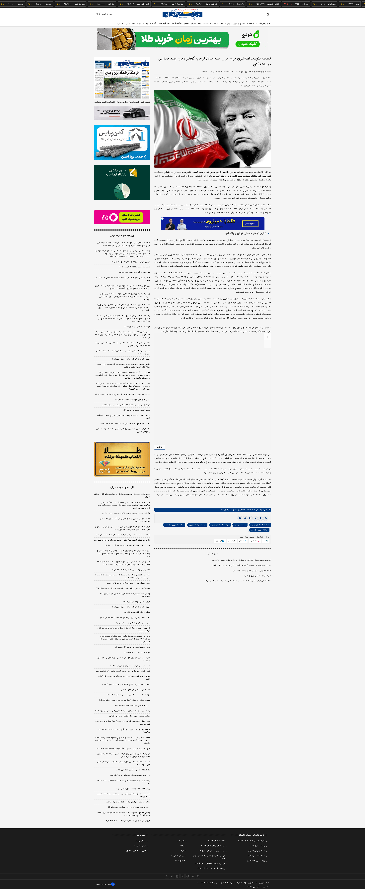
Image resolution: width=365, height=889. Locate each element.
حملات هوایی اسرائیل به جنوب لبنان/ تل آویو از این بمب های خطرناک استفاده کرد (125, 520)
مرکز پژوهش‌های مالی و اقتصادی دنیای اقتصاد (209, 857)
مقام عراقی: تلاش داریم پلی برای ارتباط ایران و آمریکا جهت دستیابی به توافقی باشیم (123, 430)
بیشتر (120, 23)
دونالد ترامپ (240, 524)
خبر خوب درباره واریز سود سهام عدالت (134, 272)
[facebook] (260, 518)
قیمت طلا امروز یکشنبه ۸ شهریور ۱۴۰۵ (134, 267)
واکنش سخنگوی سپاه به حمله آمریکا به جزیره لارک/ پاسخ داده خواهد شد (125, 595)
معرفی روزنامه (140, 840)
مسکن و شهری (239, 23)
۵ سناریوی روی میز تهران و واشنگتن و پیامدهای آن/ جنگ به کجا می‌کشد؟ (124, 731)
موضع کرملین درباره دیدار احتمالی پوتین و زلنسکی (129, 716)
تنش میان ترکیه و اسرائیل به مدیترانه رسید (133, 622)
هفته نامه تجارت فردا (256, 855)
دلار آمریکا (214, 4)
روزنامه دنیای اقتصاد (257, 845)
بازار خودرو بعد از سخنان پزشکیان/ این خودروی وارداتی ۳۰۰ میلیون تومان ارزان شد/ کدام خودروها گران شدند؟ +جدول (122, 287)
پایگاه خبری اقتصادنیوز (256, 860)
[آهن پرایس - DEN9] (122, 142)
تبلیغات (182, 845)
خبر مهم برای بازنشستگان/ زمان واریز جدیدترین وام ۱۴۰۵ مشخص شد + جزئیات (123, 795)
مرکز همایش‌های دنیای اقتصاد (213, 845)
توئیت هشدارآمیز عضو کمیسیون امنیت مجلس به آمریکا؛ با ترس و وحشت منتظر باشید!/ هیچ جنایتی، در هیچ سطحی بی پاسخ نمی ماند (123, 553)
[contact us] (172, 876)
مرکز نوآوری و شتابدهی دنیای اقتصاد (210, 850)
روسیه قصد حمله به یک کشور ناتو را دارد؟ (133, 788)
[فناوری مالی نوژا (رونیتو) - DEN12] (122, 459)
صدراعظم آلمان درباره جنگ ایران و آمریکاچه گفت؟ (130, 665)
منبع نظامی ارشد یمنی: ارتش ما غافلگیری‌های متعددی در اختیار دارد (123, 748)
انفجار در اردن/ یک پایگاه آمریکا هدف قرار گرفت (131, 569)
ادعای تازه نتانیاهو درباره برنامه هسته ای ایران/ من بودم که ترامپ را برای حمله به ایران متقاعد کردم (122, 576)
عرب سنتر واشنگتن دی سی (241, 172)
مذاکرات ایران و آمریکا (174, 524)
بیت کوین (279, 4)
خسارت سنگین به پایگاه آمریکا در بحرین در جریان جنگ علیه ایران (124, 700)
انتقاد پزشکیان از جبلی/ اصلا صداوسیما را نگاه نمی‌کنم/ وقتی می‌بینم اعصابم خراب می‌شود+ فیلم (122, 344)
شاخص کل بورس (247, 4)
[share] (177, 876)
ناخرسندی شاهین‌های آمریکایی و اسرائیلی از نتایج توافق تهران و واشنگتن (241, 560)
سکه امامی (85, 4)
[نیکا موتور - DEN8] (122, 113)
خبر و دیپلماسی (263, 23)
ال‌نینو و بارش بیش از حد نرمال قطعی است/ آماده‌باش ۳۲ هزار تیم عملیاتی (123, 279)
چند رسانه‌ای (143, 23)
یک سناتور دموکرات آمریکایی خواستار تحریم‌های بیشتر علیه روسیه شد (122, 394)
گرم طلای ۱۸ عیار (185, 4)
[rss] (182, 876)
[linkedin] (250, 518)
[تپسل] (162, 218)
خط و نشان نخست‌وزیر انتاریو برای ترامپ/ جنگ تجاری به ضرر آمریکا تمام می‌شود (122, 723)
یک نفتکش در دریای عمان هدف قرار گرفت (133, 770)
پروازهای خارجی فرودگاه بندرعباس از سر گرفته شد (130, 775)
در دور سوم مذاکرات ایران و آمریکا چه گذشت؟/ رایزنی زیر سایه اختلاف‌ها (241, 565)
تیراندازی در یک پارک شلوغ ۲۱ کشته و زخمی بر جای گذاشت (126, 405)
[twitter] (255, 518)
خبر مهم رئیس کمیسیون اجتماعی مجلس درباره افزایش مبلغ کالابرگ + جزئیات (123, 659)
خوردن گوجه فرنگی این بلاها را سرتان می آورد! (131, 359)
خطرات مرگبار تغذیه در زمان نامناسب (135, 689)
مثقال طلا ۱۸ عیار (152, 4)
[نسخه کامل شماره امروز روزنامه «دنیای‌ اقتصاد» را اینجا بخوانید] (122, 78)
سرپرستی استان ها (178, 855)
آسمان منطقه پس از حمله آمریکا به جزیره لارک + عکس (128, 583)
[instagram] (198, 876)
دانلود (159, 447)
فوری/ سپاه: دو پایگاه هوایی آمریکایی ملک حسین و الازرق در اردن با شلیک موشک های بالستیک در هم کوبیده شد (122, 528)
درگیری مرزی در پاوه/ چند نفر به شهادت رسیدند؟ (130, 261)
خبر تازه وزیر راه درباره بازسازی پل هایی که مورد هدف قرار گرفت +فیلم (124, 678)
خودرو (186, 23)
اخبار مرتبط (212, 554)
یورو (331, 4)
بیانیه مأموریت (140, 845)
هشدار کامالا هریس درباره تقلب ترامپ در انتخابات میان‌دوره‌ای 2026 (123, 588)
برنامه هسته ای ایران (260, 524)
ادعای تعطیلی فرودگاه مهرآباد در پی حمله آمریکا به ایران (127, 545)
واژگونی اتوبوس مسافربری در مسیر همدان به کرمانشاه (128, 695)
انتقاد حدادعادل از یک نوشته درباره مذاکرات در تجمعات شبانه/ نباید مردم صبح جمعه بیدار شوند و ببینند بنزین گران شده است (123, 244)
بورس (228, 23)
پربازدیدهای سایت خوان (122, 235)
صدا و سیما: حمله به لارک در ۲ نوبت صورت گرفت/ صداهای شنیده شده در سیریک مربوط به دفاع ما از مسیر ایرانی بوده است (123, 563)
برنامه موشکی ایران (197, 524)
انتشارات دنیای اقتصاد (216, 840)
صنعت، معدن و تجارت (213, 23)
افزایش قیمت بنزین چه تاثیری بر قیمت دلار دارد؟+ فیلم (128, 820)
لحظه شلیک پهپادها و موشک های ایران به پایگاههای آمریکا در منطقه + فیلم (122, 496)
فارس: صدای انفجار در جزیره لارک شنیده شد (132, 647)
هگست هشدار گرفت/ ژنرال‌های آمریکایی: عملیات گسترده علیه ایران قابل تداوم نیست (123, 763)
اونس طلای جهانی (116, 4)
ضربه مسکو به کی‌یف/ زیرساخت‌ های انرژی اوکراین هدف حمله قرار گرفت (123, 417)
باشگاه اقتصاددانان (174, 23)
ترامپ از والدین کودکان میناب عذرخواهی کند (132, 399)
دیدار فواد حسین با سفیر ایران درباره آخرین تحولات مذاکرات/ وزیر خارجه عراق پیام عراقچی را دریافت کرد (123, 755)
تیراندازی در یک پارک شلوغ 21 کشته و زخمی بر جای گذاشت (126, 684)
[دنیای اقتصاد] (182, 14)
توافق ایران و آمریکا (259, 529)
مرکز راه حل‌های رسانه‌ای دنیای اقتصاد (210, 863)
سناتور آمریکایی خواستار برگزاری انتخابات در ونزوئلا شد (128, 802)
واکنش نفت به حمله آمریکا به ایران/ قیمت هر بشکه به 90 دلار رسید (123, 534)
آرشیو (153, 23)
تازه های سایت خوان (122, 487)
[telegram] (245, 518)
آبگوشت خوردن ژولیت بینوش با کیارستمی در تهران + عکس (126, 513)
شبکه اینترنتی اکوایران (256, 850)
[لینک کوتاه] (265, 518)
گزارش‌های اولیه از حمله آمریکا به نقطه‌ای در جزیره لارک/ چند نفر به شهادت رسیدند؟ (123, 629)
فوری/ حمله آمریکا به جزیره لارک (137, 326)
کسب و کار (130, 23)
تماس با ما (181, 840)
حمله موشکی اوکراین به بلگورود (137, 612)
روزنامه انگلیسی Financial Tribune (211, 868)
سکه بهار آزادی (54, 4)
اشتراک (182, 850)
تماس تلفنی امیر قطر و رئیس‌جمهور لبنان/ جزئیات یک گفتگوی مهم (123, 671)
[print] (240, 518)
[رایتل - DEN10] (122, 217)
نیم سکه (23, 4)
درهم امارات (306, 4)
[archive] (167, 876)
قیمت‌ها (162, 23)
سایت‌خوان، (259, 509)
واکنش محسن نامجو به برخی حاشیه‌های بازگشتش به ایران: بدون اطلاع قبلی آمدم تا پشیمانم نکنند (123, 366)
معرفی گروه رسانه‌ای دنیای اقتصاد (251, 840)
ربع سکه (358, 4)
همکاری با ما (180, 860)
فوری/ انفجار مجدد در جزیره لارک (136, 410)
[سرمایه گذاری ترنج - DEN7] (182, 39)
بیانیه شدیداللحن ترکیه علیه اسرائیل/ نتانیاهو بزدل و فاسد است (125, 423)
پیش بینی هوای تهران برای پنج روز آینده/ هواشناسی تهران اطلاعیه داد (123, 782)
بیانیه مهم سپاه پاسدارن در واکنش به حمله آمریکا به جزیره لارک (124, 617)
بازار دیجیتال (196, 23)
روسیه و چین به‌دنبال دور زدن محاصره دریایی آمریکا (129, 807)
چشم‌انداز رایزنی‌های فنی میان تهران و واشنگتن (252, 570)
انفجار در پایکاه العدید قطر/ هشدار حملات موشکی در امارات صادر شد (122, 540)
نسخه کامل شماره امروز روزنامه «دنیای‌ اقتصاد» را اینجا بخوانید (122, 102)
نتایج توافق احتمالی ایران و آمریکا (257, 575)
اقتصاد (251, 23)
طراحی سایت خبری (105, 884)
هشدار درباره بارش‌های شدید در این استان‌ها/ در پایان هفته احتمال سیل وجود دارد (123, 352)
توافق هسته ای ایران (220, 524)
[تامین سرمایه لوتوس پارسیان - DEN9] (122, 182)
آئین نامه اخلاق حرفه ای (136, 850)
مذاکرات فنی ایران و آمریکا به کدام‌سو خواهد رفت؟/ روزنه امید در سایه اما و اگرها (238, 580)
